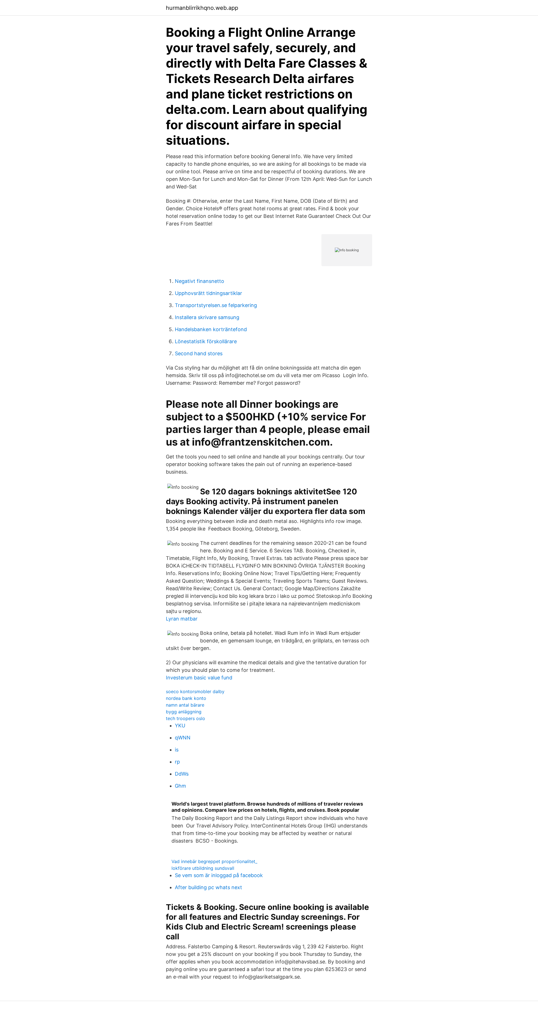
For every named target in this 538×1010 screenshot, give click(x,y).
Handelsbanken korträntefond (211, 329)
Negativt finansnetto (199, 281)
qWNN (183, 738)
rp (177, 762)
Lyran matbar (182, 619)
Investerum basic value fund (199, 678)
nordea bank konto (186, 698)
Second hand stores (198, 353)
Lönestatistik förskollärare (206, 341)
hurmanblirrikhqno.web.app (202, 8)
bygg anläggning (183, 711)
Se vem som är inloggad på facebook (219, 875)
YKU (180, 725)
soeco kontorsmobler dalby (195, 691)
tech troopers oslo (185, 718)
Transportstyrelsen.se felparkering (216, 305)
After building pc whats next (208, 887)
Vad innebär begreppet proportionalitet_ (214, 861)
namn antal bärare (185, 705)
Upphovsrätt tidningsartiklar (208, 293)
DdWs (182, 774)
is (176, 750)
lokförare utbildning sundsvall (202, 868)
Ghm (180, 786)
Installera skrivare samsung (207, 317)
